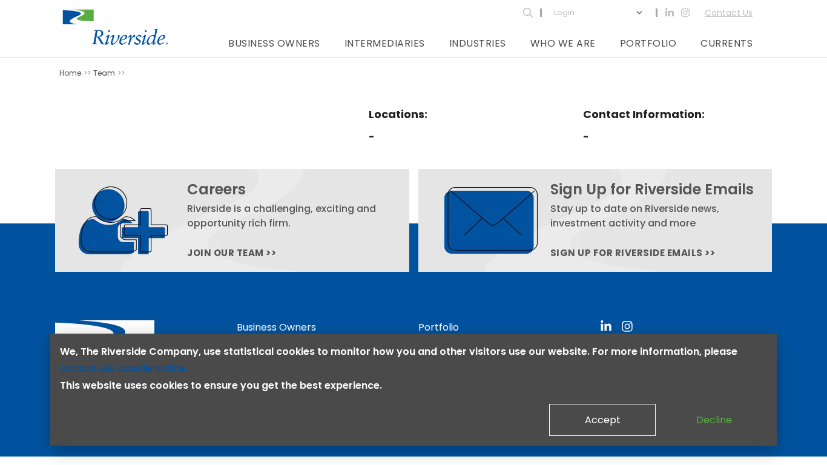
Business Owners (274, 43)
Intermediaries (384, 43)
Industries (477, 43)
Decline (714, 420)
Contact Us (729, 13)
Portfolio (648, 43)
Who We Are (563, 43)
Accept (603, 420)
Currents (726, 43)
